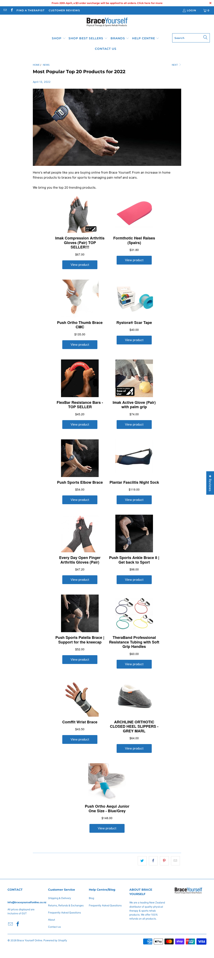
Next (175, 64)
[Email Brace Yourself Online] (5, 10)
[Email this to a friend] (175, 860)
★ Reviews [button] (210, 483)
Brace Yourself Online (29, 940)
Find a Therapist (31, 10)
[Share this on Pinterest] (164, 860)
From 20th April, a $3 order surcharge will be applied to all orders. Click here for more (107, 3)
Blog (91, 898)
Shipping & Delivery (59, 898)
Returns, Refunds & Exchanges (66, 905)
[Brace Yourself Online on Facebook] (11, 10)
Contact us (54, 926)
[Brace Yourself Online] (107, 25)
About (51, 919)
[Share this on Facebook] (153, 860)
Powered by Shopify (55, 940)
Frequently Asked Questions (64, 912)
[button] (59, 38)
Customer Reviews (64, 10)
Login (191, 10)
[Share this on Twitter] (142, 860)
